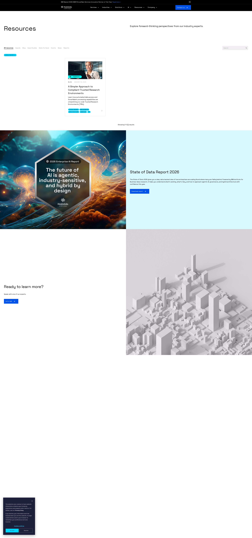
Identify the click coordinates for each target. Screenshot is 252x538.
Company (151, 7)
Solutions (119, 7)
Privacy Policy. (19, 510)
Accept (12, 530)
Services (93, 7)
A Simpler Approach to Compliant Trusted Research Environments (84, 90)
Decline (26, 530)
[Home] (66, 7)
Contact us (181, 7)
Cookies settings (19, 526)
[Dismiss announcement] (190, 2)
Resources (139, 7)
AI (128, 7)
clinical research (9, 55)
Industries (106, 7)
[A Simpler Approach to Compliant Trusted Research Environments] (102, 110)
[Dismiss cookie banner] (32, 501)
